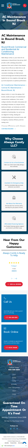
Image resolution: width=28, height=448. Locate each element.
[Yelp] (17, 428)
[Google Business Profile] (11, 428)
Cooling (14, 381)
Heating (14, 377)
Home (14, 374)
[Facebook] (14, 428)
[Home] (13, 5)
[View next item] (16, 278)
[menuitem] (7, 443)
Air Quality (14, 384)
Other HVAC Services (14, 387)
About (14, 391)
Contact (14, 394)
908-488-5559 (14, 370)
